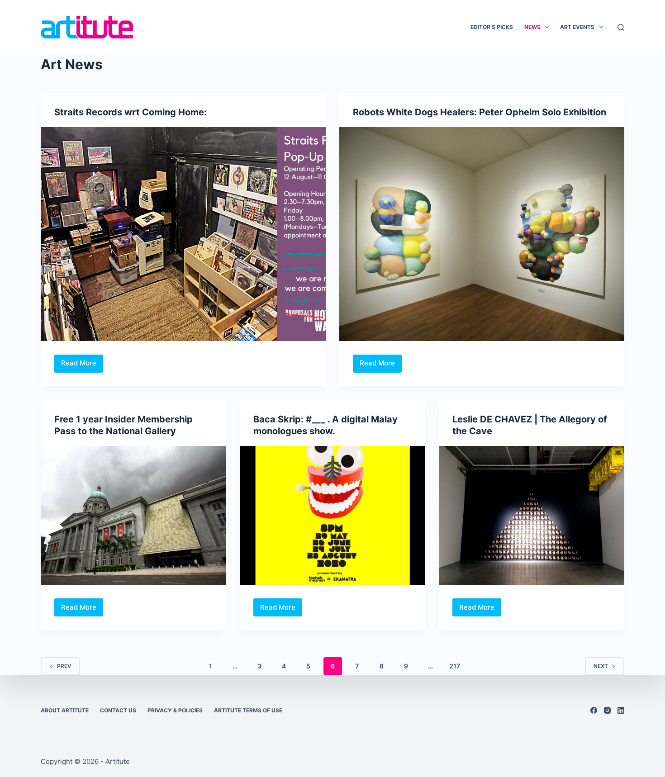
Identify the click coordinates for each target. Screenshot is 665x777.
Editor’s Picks (491, 27)
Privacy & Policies (175, 710)
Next (601, 666)
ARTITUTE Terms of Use (248, 710)
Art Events (577, 27)
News (532, 27)
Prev (64, 666)
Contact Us (118, 710)
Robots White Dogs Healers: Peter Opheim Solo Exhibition (479, 112)
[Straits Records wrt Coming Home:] (183, 234)
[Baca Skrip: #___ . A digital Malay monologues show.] (332, 515)
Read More (82, 365)
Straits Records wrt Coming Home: (130, 112)
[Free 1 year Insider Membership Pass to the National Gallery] (133, 515)
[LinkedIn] (621, 710)
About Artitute (65, 710)
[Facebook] (593, 710)
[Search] (621, 27)
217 (454, 666)
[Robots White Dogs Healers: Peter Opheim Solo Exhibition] (481, 234)
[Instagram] (607, 710)
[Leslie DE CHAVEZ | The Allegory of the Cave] (531, 515)
